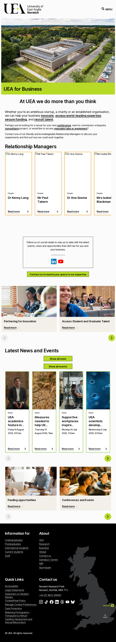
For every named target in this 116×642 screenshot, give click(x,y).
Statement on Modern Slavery (17, 595)
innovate (47, 115)
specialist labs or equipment (70, 128)
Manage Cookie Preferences (21, 604)
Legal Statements (14, 590)
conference (64, 125)
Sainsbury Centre (48, 559)
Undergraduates (14, 540)
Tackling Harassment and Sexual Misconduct (18, 621)
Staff (7, 555)
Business (44, 547)
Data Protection (13, 608)
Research (44, 544)
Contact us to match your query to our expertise (58, 274)
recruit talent (43, 119)
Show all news (58, 358)
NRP (41, 563)
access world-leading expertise (78, 115)
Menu (108, 9)
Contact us (45, 555)
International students (17, 547)
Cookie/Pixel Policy (15, 600)
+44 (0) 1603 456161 (50, 595)
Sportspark (45, 567)
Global (42, 551)
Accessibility (11, 586)
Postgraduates (13, 544)
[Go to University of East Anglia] (23, 9)
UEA (41, 540)
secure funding (16, 119)
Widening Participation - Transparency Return (18, 614)
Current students (14, 551)
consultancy (12, 128)
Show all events (58, 366)
